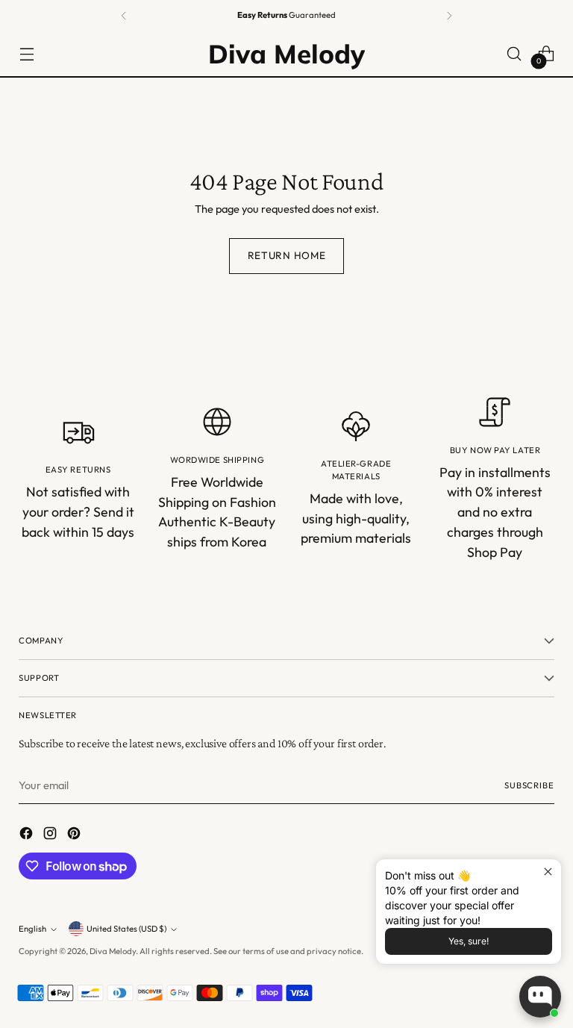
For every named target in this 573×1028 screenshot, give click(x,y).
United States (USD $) (126, 928)
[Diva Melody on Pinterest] (75, 835)
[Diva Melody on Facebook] (28, 835)
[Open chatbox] (540, 997)
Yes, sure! (468, 941)
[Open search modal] (514, 53)
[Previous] (123, 15)
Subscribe (529, 785)
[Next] (449, 15)
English (32, 928)
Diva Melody (113, 951)
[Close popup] (548, 872)
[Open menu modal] (26, 53)
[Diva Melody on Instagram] (51, 835)
